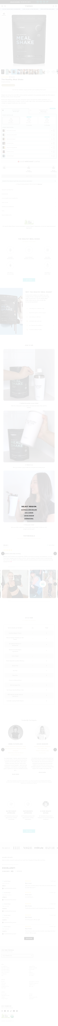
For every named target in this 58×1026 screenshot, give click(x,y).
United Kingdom (29, 515)
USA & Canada (29, 513)
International (29, 518)
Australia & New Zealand (29, 510)
